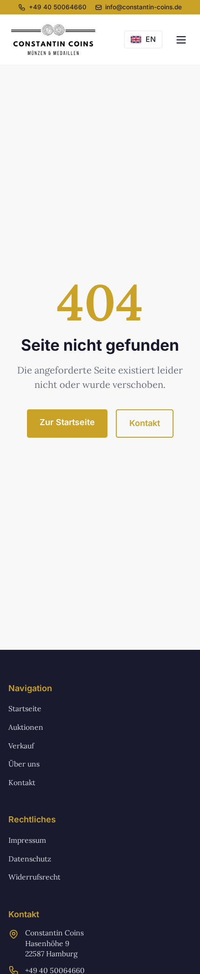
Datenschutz (29, 858)
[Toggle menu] (181, 39)
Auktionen (25, 727)
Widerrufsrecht (34, 876)
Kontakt (144, 423)
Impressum (27, 840)
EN (151, 39)
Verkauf (21, 745)
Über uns (24, 763)
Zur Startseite (67, 422)
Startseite (24, 708)
